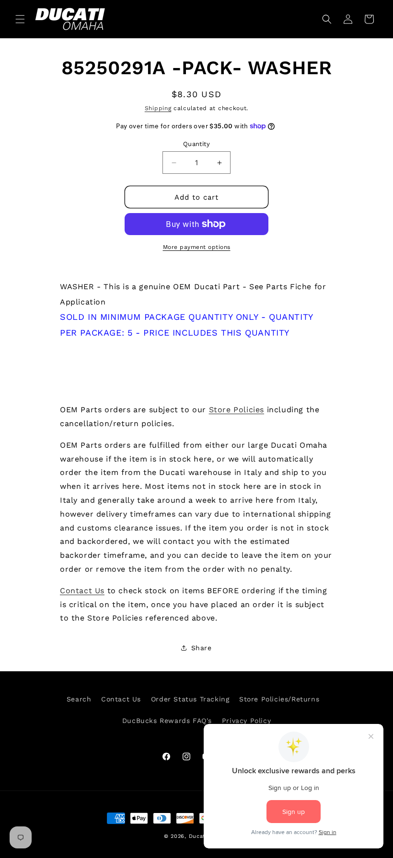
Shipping (158, 108)
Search (79, 699)
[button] (20, 19)
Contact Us (82, 590)
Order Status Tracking (190, 699)
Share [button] (201, 648)
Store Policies (236, 409)
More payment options (197, 247)
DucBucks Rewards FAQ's (167, 720)
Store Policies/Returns (279, 699)
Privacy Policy (246, 720)
